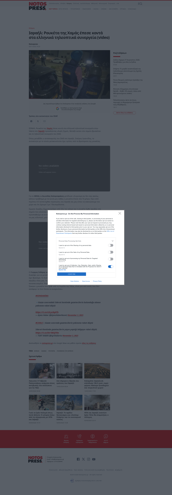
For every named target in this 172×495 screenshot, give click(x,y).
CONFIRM (71, 274)
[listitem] (86, 241)
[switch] (110, 245)
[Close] (120, 214)
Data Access (86, 281)
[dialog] (86, 247)
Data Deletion (74, 281)
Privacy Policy (97, 281)
